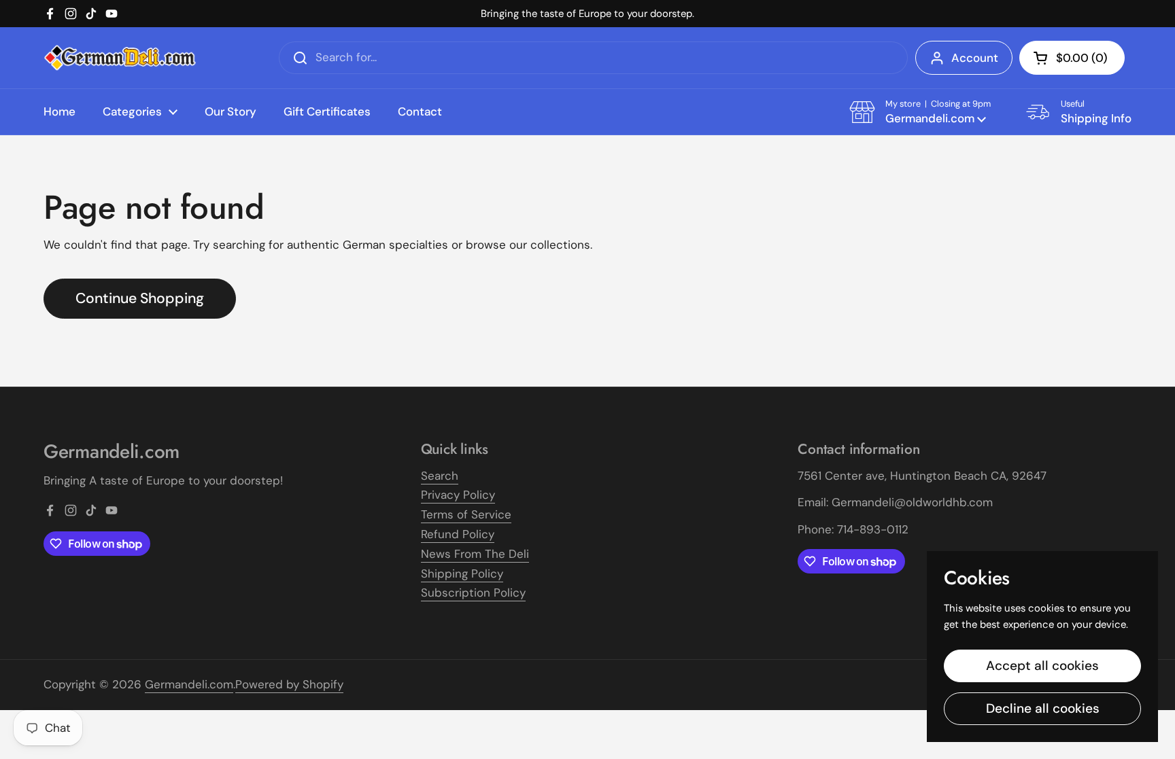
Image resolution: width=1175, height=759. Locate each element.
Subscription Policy (473, 592)
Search (439, 475)
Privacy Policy (458, 494)
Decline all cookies (1043, 708)
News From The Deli (475, 553)
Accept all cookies (1042, 665)
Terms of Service (466, 514)
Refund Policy (457, 534)
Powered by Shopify (289, 684)
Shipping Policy (462, 573)
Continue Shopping (139, 298)
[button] (1072, 58)
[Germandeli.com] (120, 58)
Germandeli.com (189, 684)
